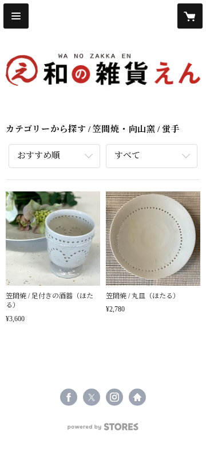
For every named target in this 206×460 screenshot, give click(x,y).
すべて (127, 155)
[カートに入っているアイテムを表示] (190, 16)
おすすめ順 (38, 155)
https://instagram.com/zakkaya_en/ (114, 397)
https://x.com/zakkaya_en (91, 397)
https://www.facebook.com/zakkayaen (68, 397)
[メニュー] (16, 16)
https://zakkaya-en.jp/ (137, 397)
